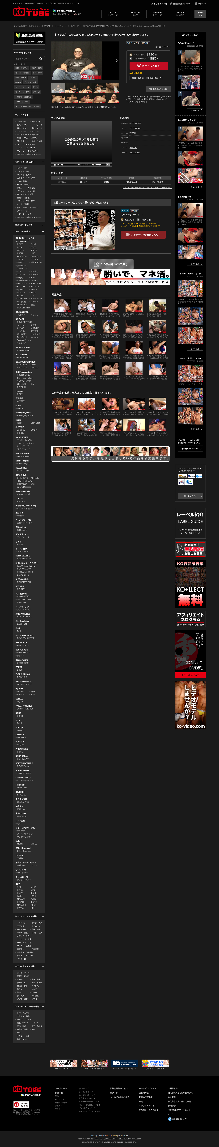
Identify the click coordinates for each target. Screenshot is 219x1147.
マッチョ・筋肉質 (24, 175)
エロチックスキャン (25, 443)
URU (33, 908)
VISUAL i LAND (24, 381)
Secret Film (36, 256)
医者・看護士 (37, 983)
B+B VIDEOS (21, 642)
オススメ (58, 1106)
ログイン (202, 4)
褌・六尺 (20, 996)
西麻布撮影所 (21, 593)
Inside (18, 420)
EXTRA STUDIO (23, 674)
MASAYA (21, 899)
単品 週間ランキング (87, 1095)
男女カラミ (21, 141)
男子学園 (34, 274)
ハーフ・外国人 (23, 204)
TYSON (34, 290)
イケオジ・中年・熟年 (26, 201)
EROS (33, 247)
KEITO (33, 899)
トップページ (113, 13)
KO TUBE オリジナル (25, 238)
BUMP (33, 244)
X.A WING (21, 387)
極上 (33, 305)
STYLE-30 (20, 792)
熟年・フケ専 (37, 141)
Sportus (20, 290)
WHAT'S (20, 694)
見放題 (57, 1109)
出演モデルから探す (23, 225)
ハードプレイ (37, 125)
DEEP (19, 247)
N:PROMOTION (22, 579)
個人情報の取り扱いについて (180, 1093)
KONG (18, 713)
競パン (35, 87)
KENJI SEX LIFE (23, 556)
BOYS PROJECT (24, 322)
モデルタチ (36, 926)
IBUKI (33, 893)
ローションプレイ (24, 943)
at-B (32, 384)
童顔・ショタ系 (23, 198)
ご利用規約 (172, 1088)
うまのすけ (22, 325)
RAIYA (20, 890)
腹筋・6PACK (20, 77)
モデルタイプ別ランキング (89, 1111)
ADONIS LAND (23, 375)
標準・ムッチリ (23, 184)
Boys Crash (22, 337)
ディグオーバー (22, 534)
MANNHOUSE (22, 437)
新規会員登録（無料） (182, 4)
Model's (34, 281)
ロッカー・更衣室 (24, 946)
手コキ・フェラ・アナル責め (28, 134)
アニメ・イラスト (24, 211)
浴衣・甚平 (36, 979)
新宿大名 (19, 806)
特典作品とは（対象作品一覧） (145, 78)
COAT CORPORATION (26, 362)
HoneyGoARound (25, 572)
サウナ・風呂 (22, 933)
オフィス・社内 (23, 936)
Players (20, 745)
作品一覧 (75, 26)
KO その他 (21, 302)
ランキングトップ (86, 1092)
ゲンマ (20, 702)
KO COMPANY (22, 241)
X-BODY (21, 262)
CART (200, 14)
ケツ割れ (35, 996)
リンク (171, 1114)
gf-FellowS (21, 384)
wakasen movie (23, 491)
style (33, 691)
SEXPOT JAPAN (24, 569)
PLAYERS (20, 742)
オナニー (35, 131)
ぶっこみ (21, 331)
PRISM (20, 752)
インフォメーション (147, 1106)
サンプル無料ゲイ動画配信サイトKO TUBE (32, 26)
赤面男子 (19, 398)
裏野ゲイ (19, 513)
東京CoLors (21, 813)
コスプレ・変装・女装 (26, 144)
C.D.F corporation (24, 372)
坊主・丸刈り (37, 1026)
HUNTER (21, 286)
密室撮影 (20, 949)
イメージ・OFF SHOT (26, 148)
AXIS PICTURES (23, 614)
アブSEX (34, 331)
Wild (33, 694)
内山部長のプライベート (26, 506)
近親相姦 (35, 949)
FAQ (141, 1101)
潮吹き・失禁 (36, 68)
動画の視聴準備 (145, 1097)
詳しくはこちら (190, 496)
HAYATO (21, 902)
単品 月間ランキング (87, 1098)
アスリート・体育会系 (26, 188)
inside (19, 423)
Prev (53, 61)
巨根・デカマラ (21, 68)
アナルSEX (21, 121)
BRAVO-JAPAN (23, 347)
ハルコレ (19, 498)
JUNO (33, 277)
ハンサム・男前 (23, 1036)
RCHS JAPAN (22, 756)
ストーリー (21, 131)
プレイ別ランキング (87, 1108)
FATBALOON (22, 677)
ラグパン (35, 992)
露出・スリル (37, 128)
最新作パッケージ (62, 1103)
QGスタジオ (21, 870)
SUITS (20, 259)
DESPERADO (22, 650)
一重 (19, 1033)
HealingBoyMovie (24, 413)
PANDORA (22, 256)
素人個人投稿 (21, 799)
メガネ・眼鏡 (22, 999)
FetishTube (20, 785)
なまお (18, 541)
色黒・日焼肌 (22, 1029)
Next (116, 61)
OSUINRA (20, 735)
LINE (33, 253)
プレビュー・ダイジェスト (27, 151)
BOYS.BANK (21, 355)
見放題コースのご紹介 (148, 1110)
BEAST (20, 244)
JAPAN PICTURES (24, 706)
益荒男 (34, 325)
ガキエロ (21, 274)
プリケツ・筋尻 (30, 82)
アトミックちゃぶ (25, 834)
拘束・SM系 (22, 125)
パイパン (33, 77)
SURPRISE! (22, 281)
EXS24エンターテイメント (27, 563)
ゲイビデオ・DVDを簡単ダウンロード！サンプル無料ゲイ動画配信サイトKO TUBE (46, 3)
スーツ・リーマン (22, 87)
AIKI (19, 887)
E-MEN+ (19, 391)
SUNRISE (21, 343)
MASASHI (21, 905)
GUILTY (34, 430)
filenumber (21, 602)
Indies (33, 293)
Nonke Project (22, 461)
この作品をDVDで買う (114, 264)
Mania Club (22, 283)
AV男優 (34, 999)
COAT (33, 365)
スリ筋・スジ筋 (23, 171)
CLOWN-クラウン (23, 778)
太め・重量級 (22, 181)
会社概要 (172, 1097)
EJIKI (19, 723)
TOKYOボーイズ (24, 340)
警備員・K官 (22, 986)
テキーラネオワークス (25, 828)
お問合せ (172, 1106)
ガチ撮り (34, 271)
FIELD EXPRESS (23, 681)
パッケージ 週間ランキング (90, 1101)
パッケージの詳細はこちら (144, 234)
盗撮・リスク (22, 128)
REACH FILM (21, 468)
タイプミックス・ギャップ (27, 207)
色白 (33, 1029)
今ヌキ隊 (21, 315)
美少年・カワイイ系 (25, 194)
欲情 (33, 484)
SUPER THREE (22, 770)
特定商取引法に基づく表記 (179, 1101)
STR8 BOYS (21, 475)
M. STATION (22, 305)
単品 (57, 1096)
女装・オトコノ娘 (24, 214)
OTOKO (34, 302)
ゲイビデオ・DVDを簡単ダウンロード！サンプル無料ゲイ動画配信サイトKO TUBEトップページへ (31, 11)
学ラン (19, 989)
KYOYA (20, 908)
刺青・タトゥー (23, 1039)
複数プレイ (36, 121)
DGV (18, 884)
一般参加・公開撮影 (23, 97)
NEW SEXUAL (23, 766)
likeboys (19, 727)
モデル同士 (21, 926)
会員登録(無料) (103, 107)
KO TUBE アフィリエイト (179, 1110)
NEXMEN (20, 586)
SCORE (20, 296)
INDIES (20, 250)
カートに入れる (151, 65)
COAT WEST (22, 365)
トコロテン (37, 73)
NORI (33, 896)
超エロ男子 (22, 334)
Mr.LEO (34, 844)
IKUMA (34, 902)
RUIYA (20, 893)
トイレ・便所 (37, 933)
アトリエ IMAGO (24, 440)
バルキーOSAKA (24, 599)
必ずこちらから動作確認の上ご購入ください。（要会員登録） (147, 188)
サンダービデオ (24, 837)
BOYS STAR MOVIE (24, 635)
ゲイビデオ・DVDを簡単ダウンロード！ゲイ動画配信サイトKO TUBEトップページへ (27, 1088)
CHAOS (20, 328)
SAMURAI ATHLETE (26, 566)
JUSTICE (20, 427)
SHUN (33, 887)
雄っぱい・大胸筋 (22, 73)
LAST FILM (22, 624)
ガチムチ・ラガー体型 (26, 178)
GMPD (18, 82)
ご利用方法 (144, 1093)
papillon (20, 656)
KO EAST (20, 319)
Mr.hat (18, 841)
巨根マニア (22, 484)
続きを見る (195, 110)
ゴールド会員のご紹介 (119, 1097)
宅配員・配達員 (23, 976)
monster (34, 337)
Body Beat (35, 423)
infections (35, 286)
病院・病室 (36, 929)
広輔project (21, 527)
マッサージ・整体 (22, 92)
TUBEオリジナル (22, 102)
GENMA (19, 699)
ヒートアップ (23, 446)
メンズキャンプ (22, 607)
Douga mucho (22, 660)
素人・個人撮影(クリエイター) (27, 106)
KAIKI (19, 896)
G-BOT (19, 406)
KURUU (20, 253)
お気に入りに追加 (160, 89)
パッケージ (59, 1099)
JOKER (34, 250)
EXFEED (34, 368)
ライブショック (24, 449)
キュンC (34, 315)
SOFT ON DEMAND (24, 763)
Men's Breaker (22, 453)
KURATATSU (22, 368)
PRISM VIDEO (22, 749)
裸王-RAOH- (36, 262)
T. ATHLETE (22, 299)
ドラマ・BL (21, 959)
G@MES (19, 688)
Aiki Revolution (22, 621)
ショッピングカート (147, 1088)
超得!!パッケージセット (26, 862)
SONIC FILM (36, 299)
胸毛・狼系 (21, 1026)
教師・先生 (21, 983)
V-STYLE (35, 328)
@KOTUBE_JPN (179, 1119)
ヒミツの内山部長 (25, 508)
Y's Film (19, 855)
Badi (18, 628)
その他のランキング (190, 448)
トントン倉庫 (21, 549)
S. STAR (34, 259)
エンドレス (35, 334)
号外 (33, 296)
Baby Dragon (23, 575)
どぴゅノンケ (23, 268)
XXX (19, 271)
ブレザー (35, 989)
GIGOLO (21, 293)
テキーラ (21, 831)
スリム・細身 (22, 168)
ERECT (19, 667)
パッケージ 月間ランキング (90, 1105)
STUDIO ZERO (22, 312)
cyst (19, 823)
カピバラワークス (23, 520)
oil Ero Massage (24, 487)
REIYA (33, 905)
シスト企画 (20, 821)
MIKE (33, 890)
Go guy (20, 277)
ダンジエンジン (22, 877)
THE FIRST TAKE (24, 481)
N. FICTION (36, 283)
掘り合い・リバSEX (25, 956)
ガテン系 (36, 92)
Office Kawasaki (23, 848)
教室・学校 (21, 929)
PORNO (20, 433)
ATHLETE (35, 478)
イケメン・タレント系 (26, 191)
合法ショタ (22, 265)
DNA (18, 720)
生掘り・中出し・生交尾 (27, 138)
